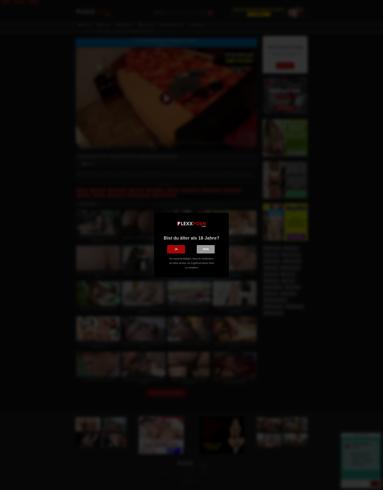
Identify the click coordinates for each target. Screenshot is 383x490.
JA (176, 249)
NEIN (206, 249)
